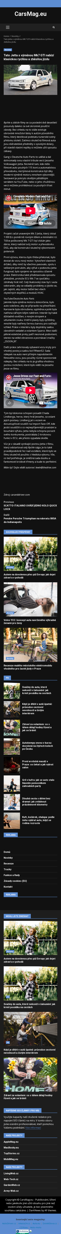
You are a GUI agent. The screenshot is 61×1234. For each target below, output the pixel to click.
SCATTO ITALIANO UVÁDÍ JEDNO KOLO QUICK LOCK (30, 505)
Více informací (33, 1127)
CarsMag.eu (31, 13)
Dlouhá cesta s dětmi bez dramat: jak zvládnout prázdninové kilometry (12, 802)
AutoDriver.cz (9, 1223)
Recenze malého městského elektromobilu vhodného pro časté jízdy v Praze (30, 645)
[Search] (54, 27)
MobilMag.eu (11, 1159)
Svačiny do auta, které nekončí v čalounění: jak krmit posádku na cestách (12, 691)
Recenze (9, 863)
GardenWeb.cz (12, 1185)
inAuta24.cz (25, 1223)
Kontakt (8, 886)
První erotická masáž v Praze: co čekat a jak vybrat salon (12, 765)
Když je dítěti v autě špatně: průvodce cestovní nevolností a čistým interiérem (12, 709)
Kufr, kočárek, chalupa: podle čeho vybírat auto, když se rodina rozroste (12, 821)
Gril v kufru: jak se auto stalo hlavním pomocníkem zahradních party (12, 783)
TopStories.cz (12, 1153)
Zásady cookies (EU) (15, 881)
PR (8, 997)
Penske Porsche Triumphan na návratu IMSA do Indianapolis (30, 518)
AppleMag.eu (11, 1141)
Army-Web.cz (11, 1190)
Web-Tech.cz (11, 1179)
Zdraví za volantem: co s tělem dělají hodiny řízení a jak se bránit (12, 728)
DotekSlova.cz (50, 1223)
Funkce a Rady (12, 875)
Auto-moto (35, 1227)
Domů (7, 852)
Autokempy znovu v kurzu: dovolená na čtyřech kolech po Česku (12, 746)
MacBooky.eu (11, 1147)
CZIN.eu (24, 1227)
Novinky (8, 50)
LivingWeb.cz (11, 1173)
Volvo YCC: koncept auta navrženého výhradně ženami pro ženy (30, 599)
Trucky (7, 869)
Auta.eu (37, 1223)
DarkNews (35, 1210)
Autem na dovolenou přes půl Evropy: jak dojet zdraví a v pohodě (30, 554)
